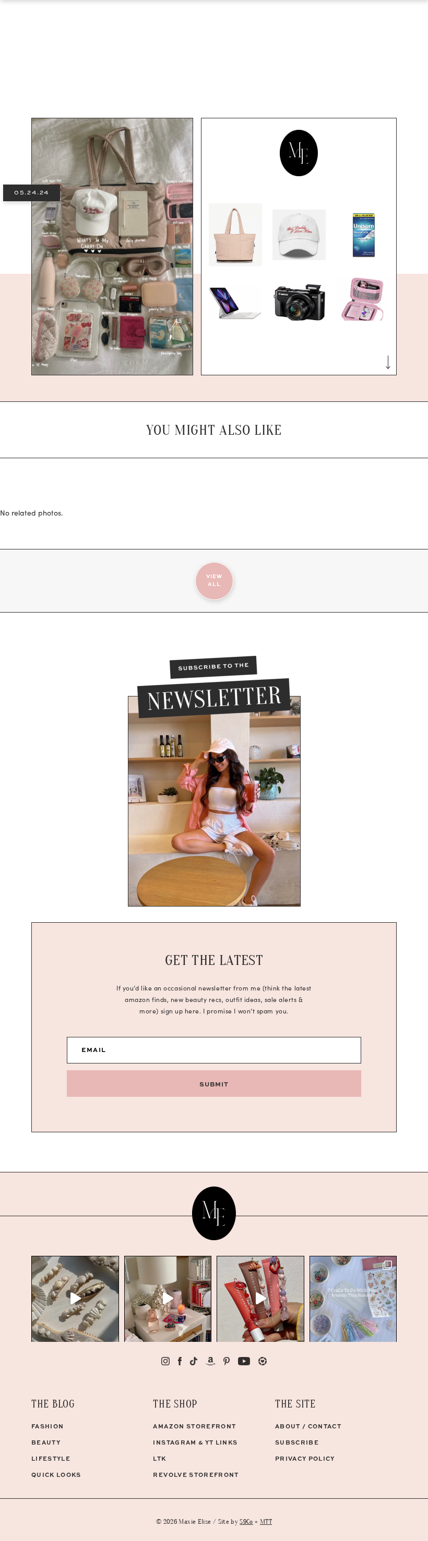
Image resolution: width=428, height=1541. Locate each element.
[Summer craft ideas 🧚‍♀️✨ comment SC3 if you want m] (353, 1299)
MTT (266, 1521)
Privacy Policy (305, 1458)
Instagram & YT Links (195, 1442)
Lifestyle (50, 1458)
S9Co (246, 1521)
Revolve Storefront (196, 1474)
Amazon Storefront (194, 1426)
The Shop (175, 1404)
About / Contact (308, 1426)
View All (214, 580)
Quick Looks (56, 1474)
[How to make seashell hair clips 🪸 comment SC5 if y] (75, 1299)
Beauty (46, 1442)
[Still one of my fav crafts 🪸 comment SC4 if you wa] (260, 1299)
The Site (295, 1404)
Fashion (47, 1426)
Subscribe (297, 1442)
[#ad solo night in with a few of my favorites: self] (168, 1299)
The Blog (53, 1404)
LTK (159, 1458)
